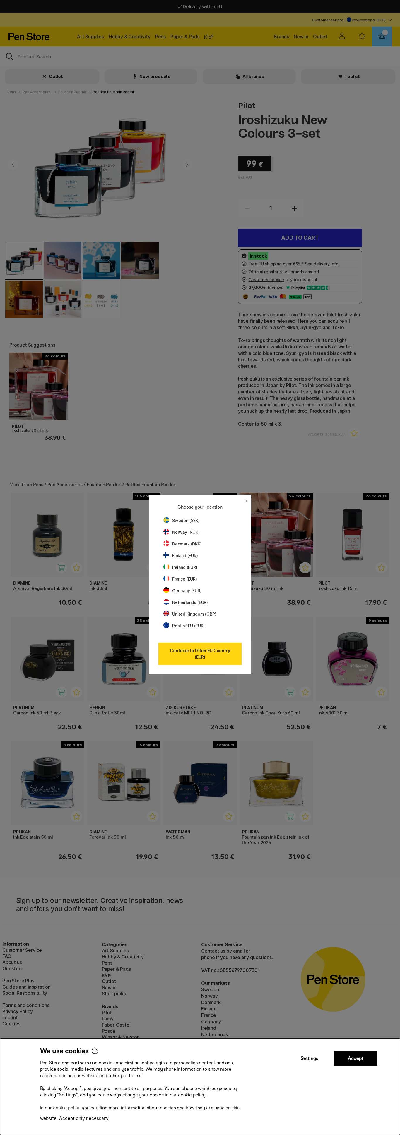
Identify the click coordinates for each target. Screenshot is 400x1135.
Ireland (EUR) (184, 567)
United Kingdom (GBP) (194, 613)
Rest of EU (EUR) (188, 625)
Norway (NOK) (186, 532)
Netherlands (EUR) (190, 602)
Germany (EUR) (187, 590)
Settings (309, 1058)
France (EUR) (184, 578)
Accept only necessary (84, 1118)
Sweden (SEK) (186, 520)
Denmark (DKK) (187, 543)
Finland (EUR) (185, 555)
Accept (355, 1058)
